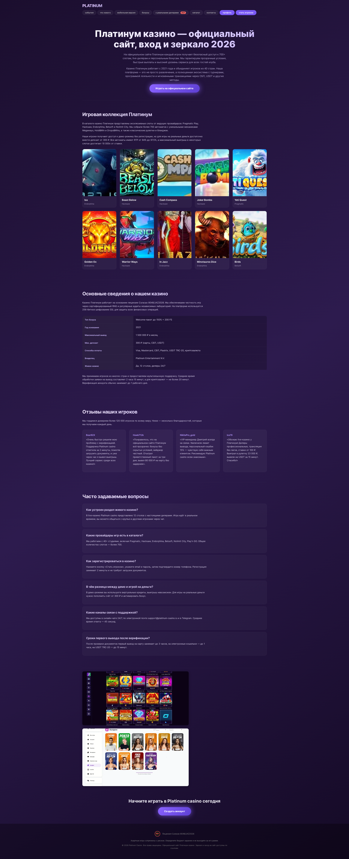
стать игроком (246, 12)
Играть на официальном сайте (174, 88)
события (89, 12)
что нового (105, 12)
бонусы (145, 12)
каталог (196, 12)
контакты (211, 12)
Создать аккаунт (174, 811)
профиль (227, 12)
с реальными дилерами (170, 12)
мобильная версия (126, 12)
